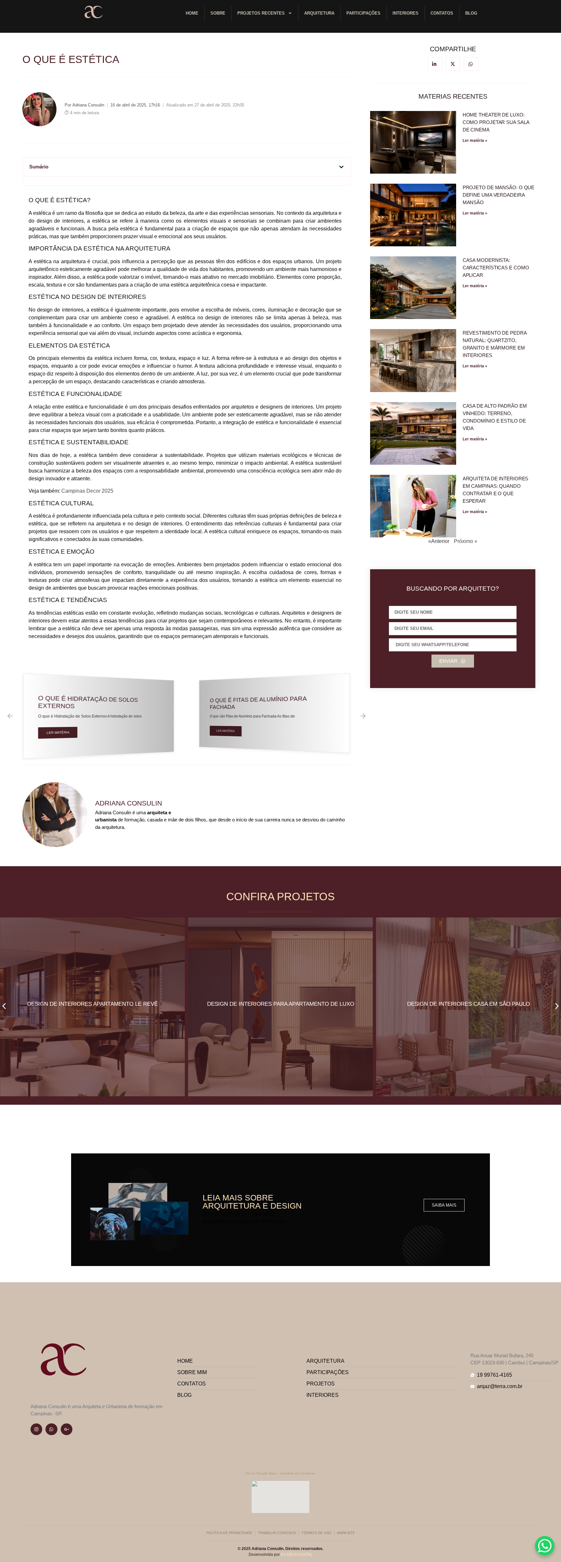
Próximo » (465, 541)
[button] (341, 167)
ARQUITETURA (319, 13)
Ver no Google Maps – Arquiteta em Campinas (280, 1473)
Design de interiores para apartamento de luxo (280, 1004)
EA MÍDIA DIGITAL (297, 1554)
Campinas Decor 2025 (87, 491)
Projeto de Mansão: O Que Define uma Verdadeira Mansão (499, 195)
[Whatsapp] (51, 1429)
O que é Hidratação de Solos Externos (88, 702)
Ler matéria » (475, 140)
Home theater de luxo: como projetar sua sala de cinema (496, 122)
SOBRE (217, 13)
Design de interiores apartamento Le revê (92, 1004)
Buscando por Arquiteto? (452, 588)
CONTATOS (441, 13)
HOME (192, 13)
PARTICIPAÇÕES (363, 13)
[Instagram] (36, 1429)
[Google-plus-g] (66, 1429)
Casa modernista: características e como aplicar (496, 267)
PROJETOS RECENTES (261, 13)
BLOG (471, 13)
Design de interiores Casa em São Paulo (468, 1004)
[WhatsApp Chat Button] (545, 1546)
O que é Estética (70, 59)
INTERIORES (405, 13)
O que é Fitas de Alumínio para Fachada (258, 702)
